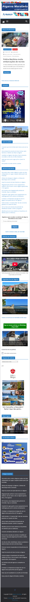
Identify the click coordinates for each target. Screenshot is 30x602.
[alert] (15, 353)
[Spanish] (20, 2)
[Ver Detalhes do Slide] (15, 131)
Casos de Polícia (7, 49)
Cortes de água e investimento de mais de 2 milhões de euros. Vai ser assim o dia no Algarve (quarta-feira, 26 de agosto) (14, 557)
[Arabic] (2, 2)
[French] (10, 2)
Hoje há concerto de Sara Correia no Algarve (13, 552)
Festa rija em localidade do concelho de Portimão (15, 573)
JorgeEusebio (15, 52)
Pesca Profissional (7, 56)
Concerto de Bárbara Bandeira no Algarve (12, 531)
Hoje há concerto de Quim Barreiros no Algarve (13, 182)
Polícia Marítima (15, 56)
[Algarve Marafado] (3, 22)
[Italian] (14, 2)
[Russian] (18, 2)
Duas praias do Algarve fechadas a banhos (13, 576)
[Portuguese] (16, 2)
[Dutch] (6, 2)
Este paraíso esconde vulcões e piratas (11, 163)
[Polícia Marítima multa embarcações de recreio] (15, 39)
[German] (12, 2)
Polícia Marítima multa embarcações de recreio (14, 60)
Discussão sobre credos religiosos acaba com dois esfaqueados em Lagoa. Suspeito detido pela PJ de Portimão (14, 174)
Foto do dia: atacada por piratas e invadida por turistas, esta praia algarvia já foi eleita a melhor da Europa (14, 536)
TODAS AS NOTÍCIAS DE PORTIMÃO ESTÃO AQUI (14, 317)
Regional (15, 49)
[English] (8, 2)
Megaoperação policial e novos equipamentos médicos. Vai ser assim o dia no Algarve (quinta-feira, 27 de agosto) (15, 186)
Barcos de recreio (8, 54)
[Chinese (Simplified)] (4, 2)
